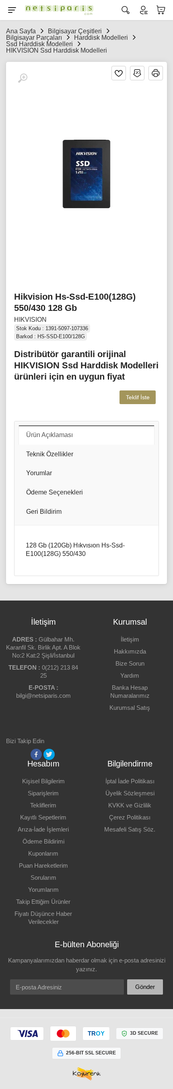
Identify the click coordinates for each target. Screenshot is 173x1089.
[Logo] (57, 10)
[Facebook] (36, 754)
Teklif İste (138, 397)
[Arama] (125, 10)
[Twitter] (49, 754)
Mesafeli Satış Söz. (129, 829)
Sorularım (43, 877)
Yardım (129, 675)
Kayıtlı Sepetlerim (43, 817)
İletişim (130, 639)
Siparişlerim (43, 793)
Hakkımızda (130, 651)
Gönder (145, 986)
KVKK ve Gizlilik (129, 805)
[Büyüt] (22, 78)
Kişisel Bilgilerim (43, 781)
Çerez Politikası (129, 817)
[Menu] (12, 10)
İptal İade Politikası (129, 781)
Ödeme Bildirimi (43, 841)
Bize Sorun (129, 663)
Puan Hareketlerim (43, 865)
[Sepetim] (161, 10)
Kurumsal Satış (129, 707)
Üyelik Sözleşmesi (129, 793)
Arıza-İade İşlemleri (43, 829)
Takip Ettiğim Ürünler (43, 901)
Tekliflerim (43, 805)
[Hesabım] (143, 10)
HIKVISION (30, 319)
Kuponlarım (43, 853)
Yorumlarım (43, 889)
